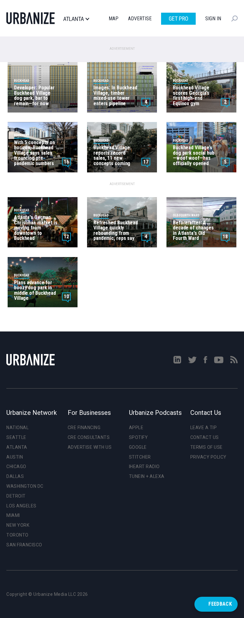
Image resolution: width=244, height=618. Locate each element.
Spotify (138, 437)
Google (138, 447)
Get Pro (178, 18)
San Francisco (24, 544)
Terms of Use (206, 447)
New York (17, 525)
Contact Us (204, 437)
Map (114, 19)
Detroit (16, 496)
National (17, 427)
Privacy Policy (208, 457)
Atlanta (73, 19)
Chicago (16, 466)
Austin (14, 457)
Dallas (15, 476)
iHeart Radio (144, 466)
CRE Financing (84, 427)
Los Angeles (21, 505)
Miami (13, 515)
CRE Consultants (89, 437)
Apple (136, 427)
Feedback (220, 604)
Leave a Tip (203, 427)
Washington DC (25, 486)
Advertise (140, 19)
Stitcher (140, 457)
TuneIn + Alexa (147, 476)
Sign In (213, 19)
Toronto (17, 535)
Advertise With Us (90, 447)
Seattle (16, 437)
